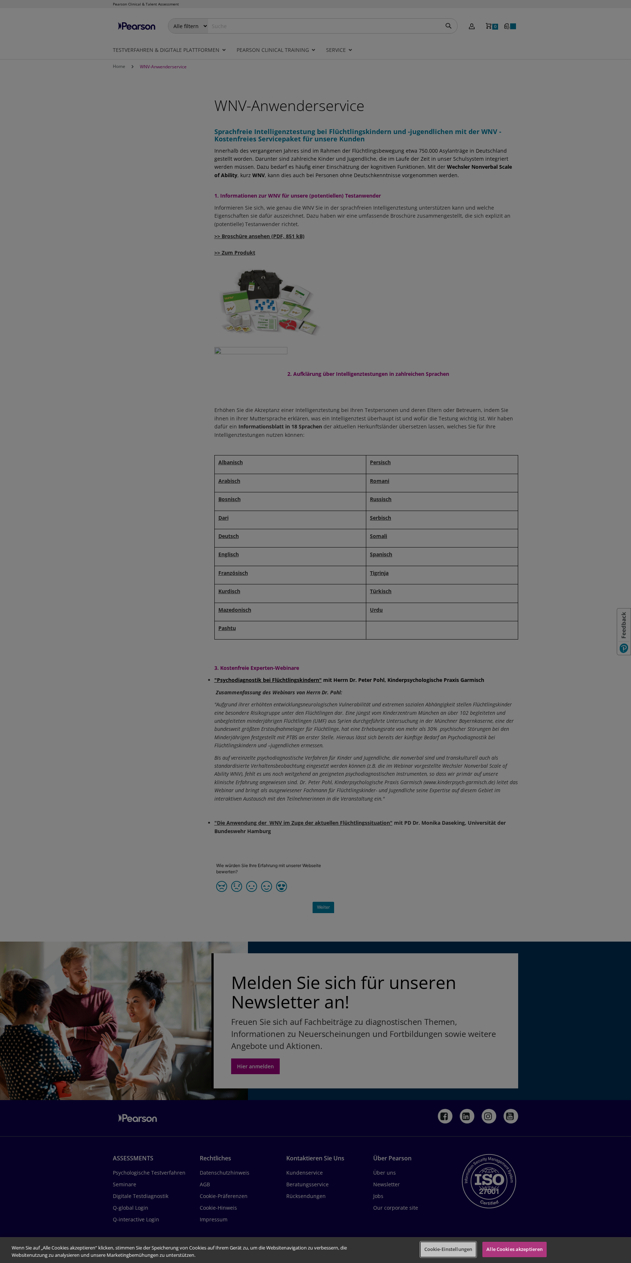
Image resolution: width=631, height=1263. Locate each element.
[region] (315, 1250)
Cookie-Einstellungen (448, 1249)
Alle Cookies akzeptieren (514, 1249)
